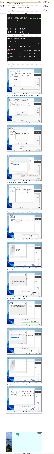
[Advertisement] (3, 26)
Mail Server (1, 10)
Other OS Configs (14, 0)
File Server (1, 9)
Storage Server (2, 6)
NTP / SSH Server (2, 3)
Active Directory (2, 5)
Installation (1, 1)
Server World (4, 0)
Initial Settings (2, 2)
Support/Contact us (38, 0)
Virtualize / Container (3, 7)
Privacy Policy (26, 0)
